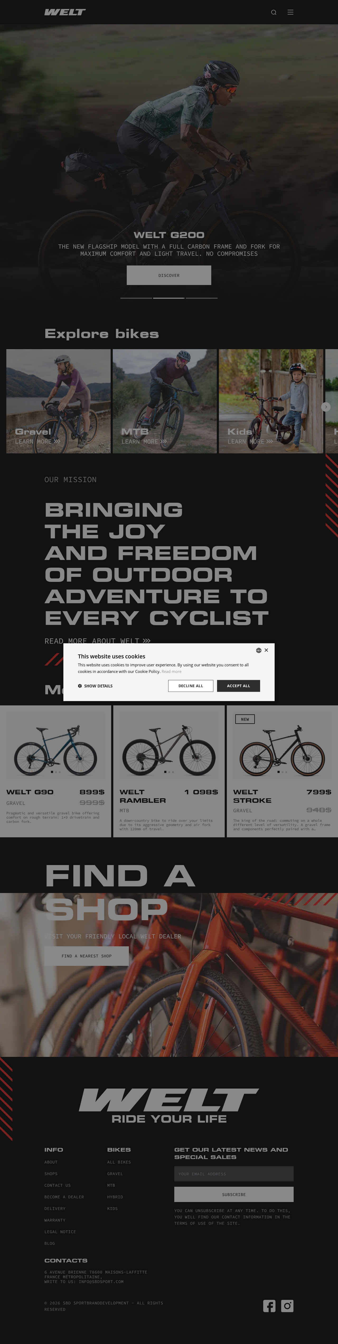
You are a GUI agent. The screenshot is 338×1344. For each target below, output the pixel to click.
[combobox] (258, 650)
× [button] (266, 650)
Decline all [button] (191, 685)
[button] (95, 685)
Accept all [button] (238, 685)
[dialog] (169, 672)
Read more (171, 671)
